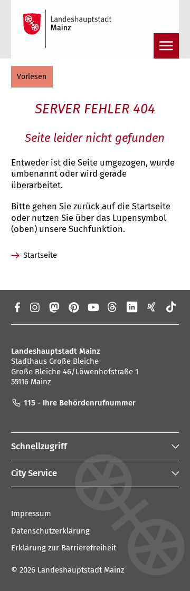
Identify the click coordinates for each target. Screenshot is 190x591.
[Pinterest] (73, 306)
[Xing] (152, 306)
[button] (32, 77)
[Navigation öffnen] (166, 46)
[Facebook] (16, 306)
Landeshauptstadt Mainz (80, 570)
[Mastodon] (53, 306)
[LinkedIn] (132, 306)
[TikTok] (171, 306)
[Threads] (112, 306)
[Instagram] (34, 306)
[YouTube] (93, 306)
